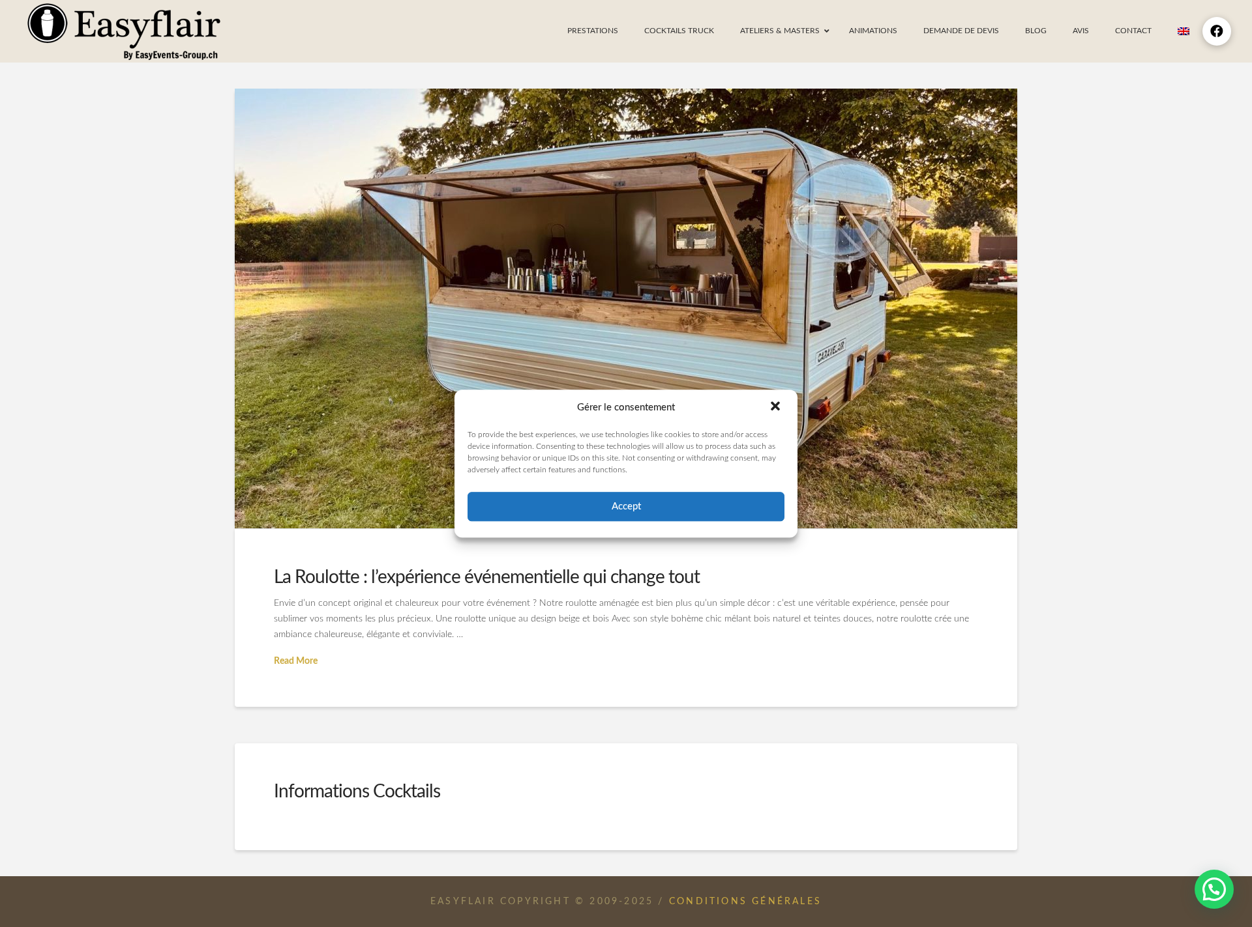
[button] (776, 408)
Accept (626, 506)
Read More (296, 661)
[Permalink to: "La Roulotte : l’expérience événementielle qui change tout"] (626, 308)
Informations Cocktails (357, 791)
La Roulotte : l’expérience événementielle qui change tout (487, 577)
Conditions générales (745, 901)
